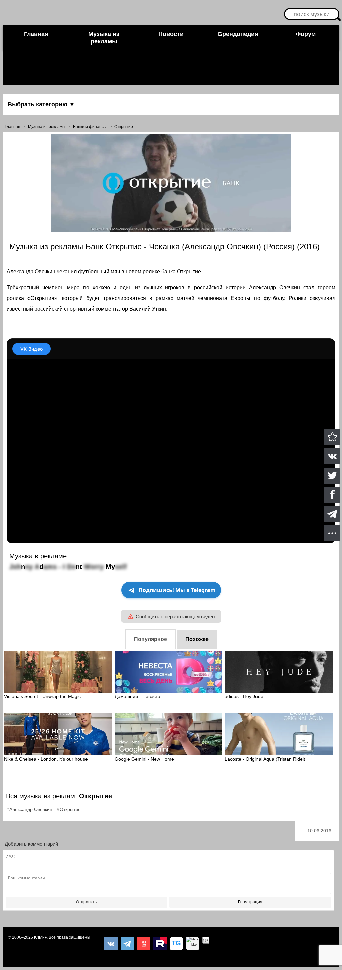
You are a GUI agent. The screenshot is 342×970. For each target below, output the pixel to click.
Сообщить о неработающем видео (175, 616)
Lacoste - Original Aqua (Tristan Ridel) (265, 759)
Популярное (150, 639)
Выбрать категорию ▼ (41, 104)
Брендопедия (238, 34)
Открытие (123, 126)
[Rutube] (160, 943)
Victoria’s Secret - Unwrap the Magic (42, 696)
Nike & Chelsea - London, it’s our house (46, 759)
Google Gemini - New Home (144, 759)
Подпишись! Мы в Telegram (177, 590)
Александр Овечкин (30, 809)
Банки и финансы (90, 126)
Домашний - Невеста (137, 696)
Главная (36, 34)
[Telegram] (127, 943)
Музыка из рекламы (103, 38)
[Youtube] (143, 943)
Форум (306, 34)
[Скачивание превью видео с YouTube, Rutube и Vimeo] (176, 943)
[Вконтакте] (111, 943)
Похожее (197, 639)
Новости (171, 34)
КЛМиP (40, 937)
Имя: (10, 856)
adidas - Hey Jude (244, 696)
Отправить (86, 902)
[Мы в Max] (192, 943)
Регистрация (250, 902)
